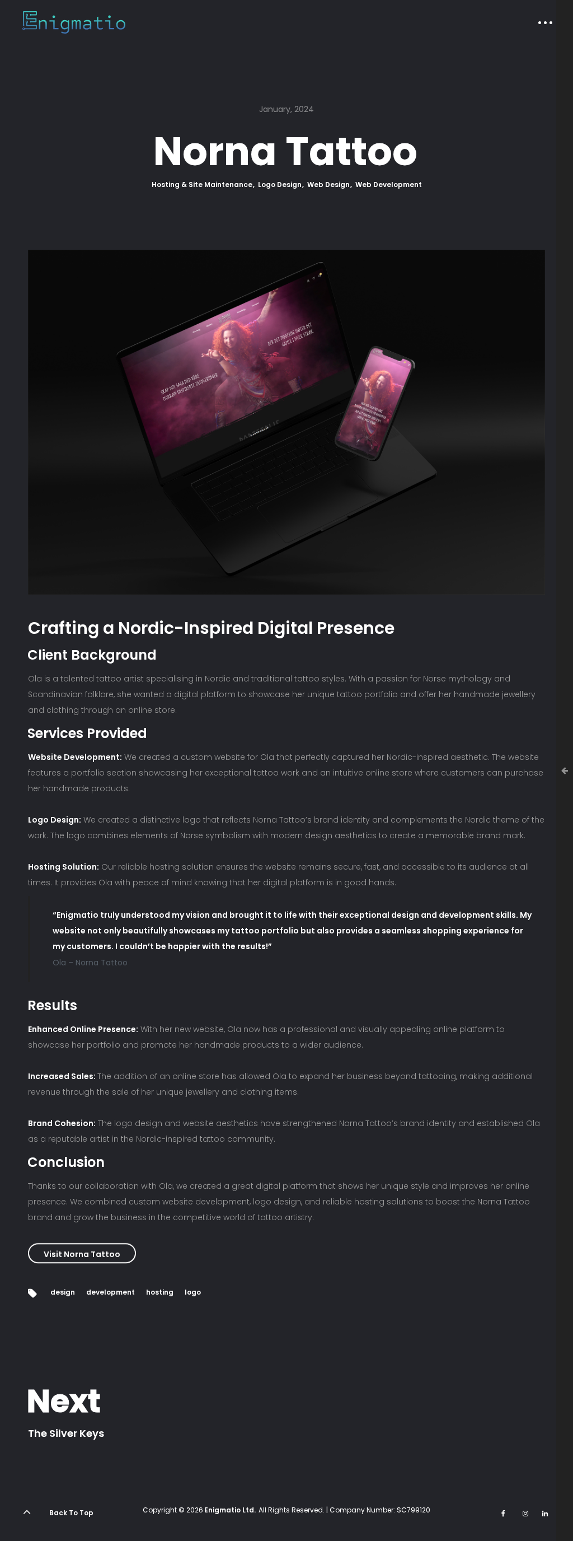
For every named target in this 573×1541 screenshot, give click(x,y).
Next (64, 1401)
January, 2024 (286, 109)
